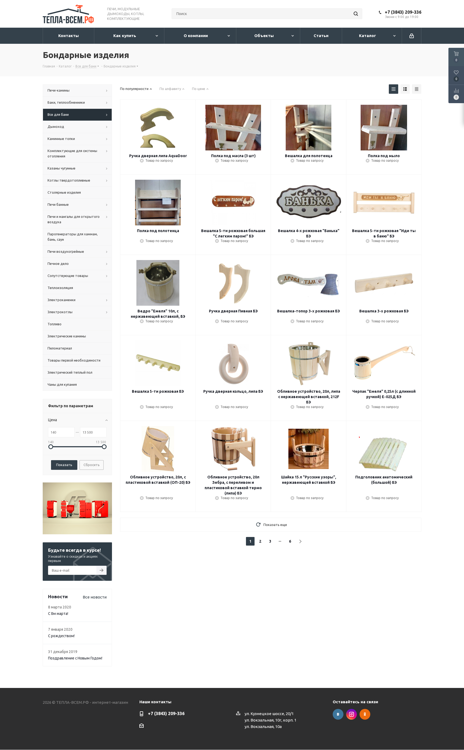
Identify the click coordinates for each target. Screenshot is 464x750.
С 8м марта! (58, 613)
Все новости (95, 597)
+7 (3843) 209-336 (403, 12)
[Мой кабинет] (411, 36)
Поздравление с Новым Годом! (75, 658)
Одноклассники (365, 714)
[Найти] (355, 13)
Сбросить (92, 465)
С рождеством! (61, 636)
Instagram (351, 714)
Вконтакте (338, 714)
